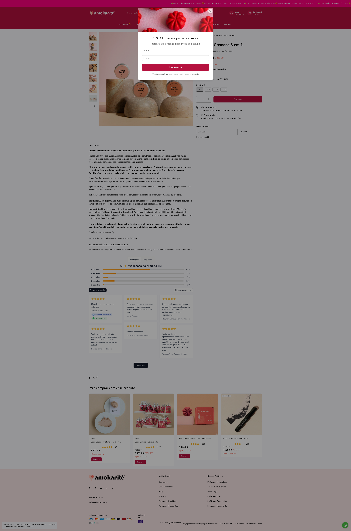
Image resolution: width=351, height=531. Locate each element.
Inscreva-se (175, 67)
